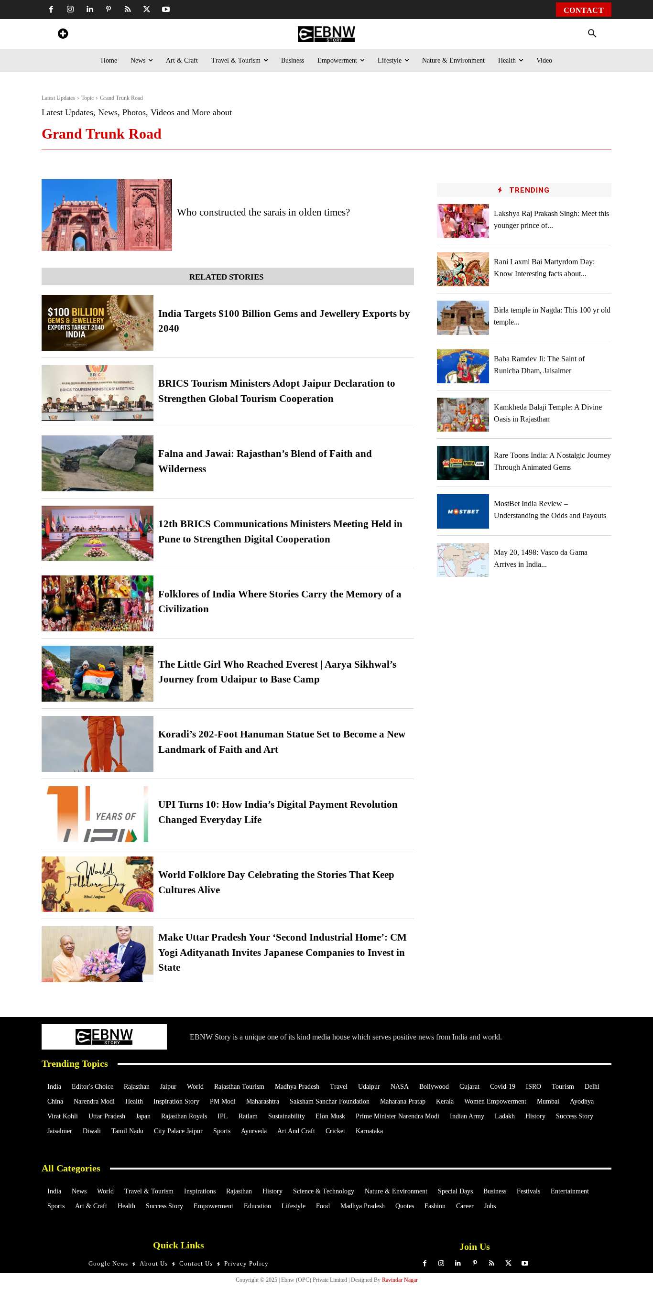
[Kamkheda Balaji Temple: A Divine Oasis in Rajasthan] (463, 415)
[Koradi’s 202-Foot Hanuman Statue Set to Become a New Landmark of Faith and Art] (97, 744)
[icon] (62, 35)
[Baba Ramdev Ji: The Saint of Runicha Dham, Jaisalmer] (463, 366)
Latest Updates (58, 98)
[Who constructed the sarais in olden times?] (107, 215)
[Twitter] (146, 9)
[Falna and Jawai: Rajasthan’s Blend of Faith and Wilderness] (97, 463)
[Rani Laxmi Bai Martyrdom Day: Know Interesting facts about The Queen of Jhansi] (463, 269)
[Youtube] (165, 9)
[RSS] (127, 9)
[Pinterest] (108, 9)
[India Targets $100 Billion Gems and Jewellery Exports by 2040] (97, 323)
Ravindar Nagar (400, 1280)
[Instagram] (70, 9)
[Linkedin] (89, 9)
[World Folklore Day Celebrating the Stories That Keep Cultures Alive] (97, 884)
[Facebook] (51, 9)
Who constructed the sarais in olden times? (263, 212)
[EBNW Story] (326, 34)
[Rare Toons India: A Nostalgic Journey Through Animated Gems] (463, 463)
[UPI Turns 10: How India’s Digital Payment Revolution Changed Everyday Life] (97, 814)
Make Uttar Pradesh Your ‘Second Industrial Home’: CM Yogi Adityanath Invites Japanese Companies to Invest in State (282, 952)
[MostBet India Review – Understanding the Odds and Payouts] (463, 511)
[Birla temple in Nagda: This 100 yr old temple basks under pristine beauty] (463, 318)
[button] (592, 34)
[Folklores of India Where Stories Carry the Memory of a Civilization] (97, 603)
